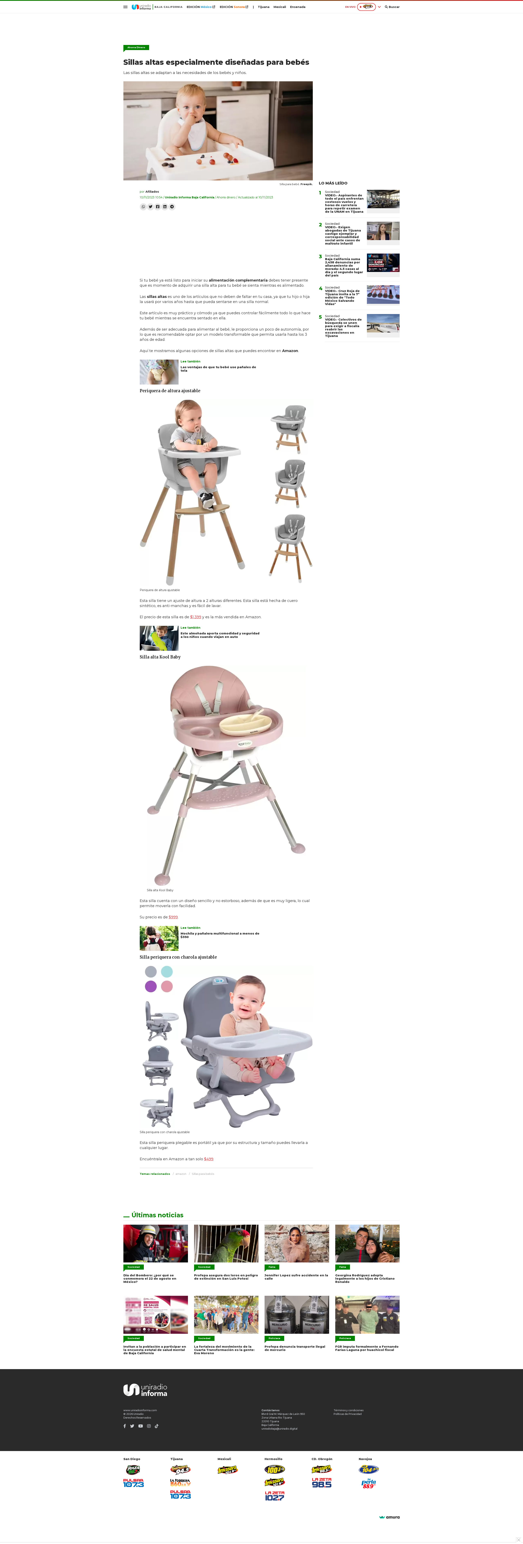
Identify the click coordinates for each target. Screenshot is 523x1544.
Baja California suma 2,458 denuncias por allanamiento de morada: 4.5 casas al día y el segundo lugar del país (344, 267)
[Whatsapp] (143, 206)
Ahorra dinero (226, 197)
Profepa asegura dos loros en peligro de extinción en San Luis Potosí (226, 1276)
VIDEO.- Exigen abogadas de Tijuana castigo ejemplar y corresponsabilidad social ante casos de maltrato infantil (343, 235)
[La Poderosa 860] (180, 1483)
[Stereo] (275, 1469)
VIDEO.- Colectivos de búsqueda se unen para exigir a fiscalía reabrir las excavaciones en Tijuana (343, 328)
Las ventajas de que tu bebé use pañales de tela (218, 368)
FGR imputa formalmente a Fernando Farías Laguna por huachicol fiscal (367, 1348)
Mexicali (280, 7)
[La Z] (275, 1496)
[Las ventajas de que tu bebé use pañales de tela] (159, 372)
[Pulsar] (133, 1483)
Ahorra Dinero (136, 47)
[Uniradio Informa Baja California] (157, 7)
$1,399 (195, 617)
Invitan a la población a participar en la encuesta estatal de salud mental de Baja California (154, 1350)
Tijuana (263, 7)
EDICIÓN (199, 7)
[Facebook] (157, 206)
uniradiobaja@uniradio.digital (279, 1428)
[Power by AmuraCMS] (389, 1517)
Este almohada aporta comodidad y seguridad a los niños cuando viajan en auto (220, 635)
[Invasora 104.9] (228, 1469)
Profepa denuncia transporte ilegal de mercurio (295, 1348)
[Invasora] (133, 1470)
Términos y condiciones (348, 1410)
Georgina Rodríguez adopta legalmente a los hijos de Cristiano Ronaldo (365, 1278)
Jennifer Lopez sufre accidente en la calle (296, 1276)
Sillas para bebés (203, 1173)
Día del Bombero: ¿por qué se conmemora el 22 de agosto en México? (149, 1278)
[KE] (369, 1469)
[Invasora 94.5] (180, 1470)
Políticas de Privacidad (348, 1413)
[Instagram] (149, 1426)
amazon (180, 1173)
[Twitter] (150, 206)
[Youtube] (140, 1426)
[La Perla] (369, 1483)
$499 (208, 1159)
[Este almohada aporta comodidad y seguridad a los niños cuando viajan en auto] (159, 638)
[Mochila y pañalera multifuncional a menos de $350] (159, 938)
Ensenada (297, 7)
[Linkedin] (164, 206)
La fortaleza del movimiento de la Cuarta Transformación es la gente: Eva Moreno (224, 1350)
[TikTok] (157, 1426)
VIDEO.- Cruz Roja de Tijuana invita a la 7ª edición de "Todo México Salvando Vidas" (342, 297)
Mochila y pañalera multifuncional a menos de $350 (220, 935)
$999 (173, 917)
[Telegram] (171, 206)
